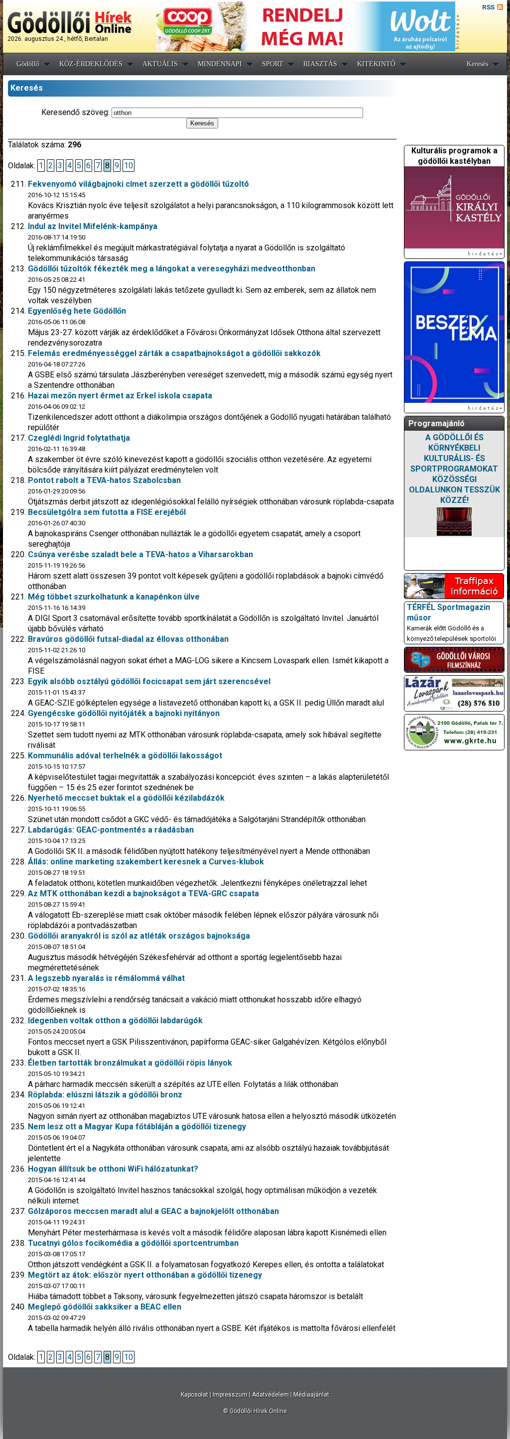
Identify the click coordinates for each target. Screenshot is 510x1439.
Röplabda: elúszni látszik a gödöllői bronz (105, 1094)
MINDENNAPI (220, 64)
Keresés (477, 64)
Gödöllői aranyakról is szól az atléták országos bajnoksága (139, 936)
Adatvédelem (270, 1394)
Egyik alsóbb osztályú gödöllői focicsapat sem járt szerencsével (149, 681)
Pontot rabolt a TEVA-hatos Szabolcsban (104, 480)
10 (128, 165)
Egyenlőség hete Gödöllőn (77, 311)
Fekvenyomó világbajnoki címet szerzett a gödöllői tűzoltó (138, 184)
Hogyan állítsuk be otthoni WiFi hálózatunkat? (113, 1169)
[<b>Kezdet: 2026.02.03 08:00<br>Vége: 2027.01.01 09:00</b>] (454, 521)
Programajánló (436, 423)
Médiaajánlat (311, 1394)
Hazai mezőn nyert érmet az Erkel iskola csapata (120, 395)
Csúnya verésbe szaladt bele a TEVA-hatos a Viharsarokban (140, 554)
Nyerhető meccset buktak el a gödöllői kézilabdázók (126, 798)
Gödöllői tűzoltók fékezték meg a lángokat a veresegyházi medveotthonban (171, 268)
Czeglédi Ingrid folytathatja (79, 438)
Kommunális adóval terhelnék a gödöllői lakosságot (125, 755)
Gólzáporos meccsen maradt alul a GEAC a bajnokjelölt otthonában (153, 1211)
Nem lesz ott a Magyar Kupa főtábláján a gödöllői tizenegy (137, 1126)
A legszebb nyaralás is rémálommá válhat (106, 978)
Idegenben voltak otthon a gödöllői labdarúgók (115, 1020)
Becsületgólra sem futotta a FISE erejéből (107, 512)
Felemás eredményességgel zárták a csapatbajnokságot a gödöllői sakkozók (174, 353)
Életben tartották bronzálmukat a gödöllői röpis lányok (130, 1063)
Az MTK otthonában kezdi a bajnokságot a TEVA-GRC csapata (143, 893)
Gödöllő (27, 64)
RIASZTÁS (320, 64)
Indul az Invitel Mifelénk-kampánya (92, 226)
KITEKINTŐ (376, 64)
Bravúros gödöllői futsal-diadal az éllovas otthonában (128, 639)
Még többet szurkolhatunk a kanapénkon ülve (114, 596)
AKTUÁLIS (160, 64)
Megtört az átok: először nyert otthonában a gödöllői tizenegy (145, 1275)
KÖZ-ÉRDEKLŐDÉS (91, 64)
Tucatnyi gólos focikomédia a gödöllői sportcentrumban (133, 1243)
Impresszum (230, 1394)
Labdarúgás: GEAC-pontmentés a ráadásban (111, 830)
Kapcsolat (194, 1394)
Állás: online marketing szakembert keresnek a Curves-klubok (146, 861)
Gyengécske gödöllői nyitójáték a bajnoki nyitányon (124, 713)
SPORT (272, 64)
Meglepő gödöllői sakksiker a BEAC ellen (104, 1307)
